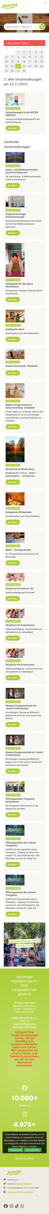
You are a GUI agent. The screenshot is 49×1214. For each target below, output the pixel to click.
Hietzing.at (10, 6)
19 (41, 61)
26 (41, 66)
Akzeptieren (15, 1150)
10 (30, 57)
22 (18, 66)
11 (36, 57)
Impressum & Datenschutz (20, 1192)
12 (41, 57)
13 (7, 61)
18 (36, 61)
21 (12, 66)
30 (24, 71)
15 (18, 61)
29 (18, 71)
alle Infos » (13, 128)
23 (24, 66)
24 (30, 66)
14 (12, 61)
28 (12, 71)
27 (6, 71)
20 (6, 66)
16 (24, 61)
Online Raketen (23, 1183)
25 (35, 66)
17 (30, 61)
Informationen (32, 1150)
